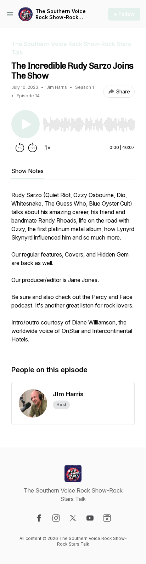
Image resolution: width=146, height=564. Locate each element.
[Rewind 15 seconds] (20, 147)
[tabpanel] (73, 271)
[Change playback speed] (47, 147)
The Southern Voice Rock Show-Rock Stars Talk (60, 14)
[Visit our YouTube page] (90, 518)
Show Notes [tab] (27, 170)
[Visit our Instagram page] (56, 518)
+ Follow (124, 14)
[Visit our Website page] (107, 518)
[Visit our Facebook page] (39, 518)
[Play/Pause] (25, 124)
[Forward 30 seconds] (33, 147)
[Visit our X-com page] (73, 518)
